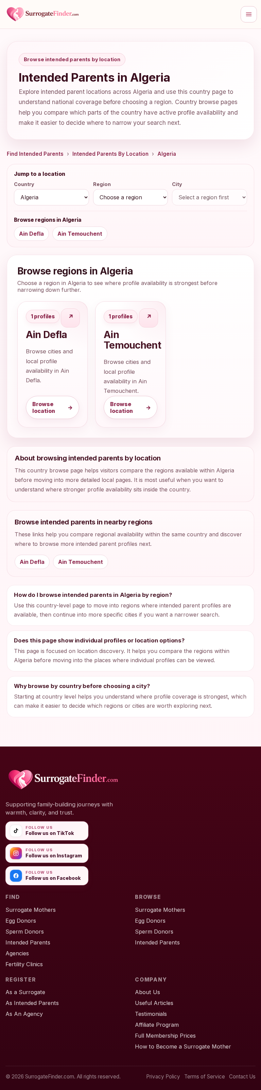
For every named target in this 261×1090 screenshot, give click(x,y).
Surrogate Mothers (30, 909)
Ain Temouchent (79, 233)
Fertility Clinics (24, 964)
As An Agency (24, 1013)
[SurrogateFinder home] (120, 14)
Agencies (17, 953)
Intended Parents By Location (110, 154)
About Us (147, 992)
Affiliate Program (157, 1024)
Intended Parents (27, 942)
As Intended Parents (32, 1003)
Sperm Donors (24, 931)
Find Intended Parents (35, 154)
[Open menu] (249, 14)
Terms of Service (204, 1076)
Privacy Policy (163, 1076)
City (177, 184)
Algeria (166, 154)
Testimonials (151, 1013)
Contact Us (242, 1076)
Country (24, 184)
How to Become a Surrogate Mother (183, 1046)
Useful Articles (154, 1003)
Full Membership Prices (165, 1035)
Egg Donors (20, 920)
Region (102, 184)
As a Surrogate (25, 992)
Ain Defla (31, 233)
